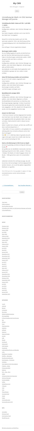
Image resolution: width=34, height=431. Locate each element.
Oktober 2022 (5, 226)
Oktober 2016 (5, 278)
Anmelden (4, 412)
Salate (3, 374)
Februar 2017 (5, 270)
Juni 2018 (4, 248)
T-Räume (4, 386)
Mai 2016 (4, 288)
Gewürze (4, 332)
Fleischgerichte (5, 326)
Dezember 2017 (6, 254)
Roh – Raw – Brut (6, 372)
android (4, 306)
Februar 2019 (5, 244)
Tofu (3, 390)
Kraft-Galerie (5, 346)
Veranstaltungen (6, 400)
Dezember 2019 (6, 238)
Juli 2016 (4, 284)
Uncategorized (5, 394)
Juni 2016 (4, 286)
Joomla (14, 173)
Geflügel (4, 330)
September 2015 (6, 294)
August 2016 (5, 282)
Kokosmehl (5, 344)
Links (3, 352)
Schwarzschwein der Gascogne (9, 376)
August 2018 (5, 246)
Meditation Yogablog (7, 354)
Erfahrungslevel (6, 204)
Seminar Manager (21, 173)
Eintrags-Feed (5, 414)
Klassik (3, 340)
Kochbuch (4, 342)
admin (24, 171)
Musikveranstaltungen (7, 358)
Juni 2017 (4, 262)
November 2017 (6, 256)
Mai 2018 (4, 250)
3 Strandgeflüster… (8, 185)
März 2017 (4, 268)
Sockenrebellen (5, 380)
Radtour (4, 370)
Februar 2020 (5, 236)
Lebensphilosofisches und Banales (10, 350)
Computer (4, 310)
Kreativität (4, 348)
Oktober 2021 (5, 228)
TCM (3, 388)
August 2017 (5, 260)
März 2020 (4, 234)
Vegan (3, 396)
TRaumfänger (5, 392)
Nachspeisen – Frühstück (8, 360)
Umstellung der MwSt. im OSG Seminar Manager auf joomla (16, 208)
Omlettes (4, 362)
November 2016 (6, 276)
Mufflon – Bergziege (7, 356)
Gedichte (4, 328)
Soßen (3, 382)
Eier (3, 320)
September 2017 (6, 258)
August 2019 (5, 240)
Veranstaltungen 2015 (7, 402)
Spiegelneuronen (6, 384)
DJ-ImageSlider (5, 316)
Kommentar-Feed (6, 416)
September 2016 (6, 280)
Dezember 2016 (6, 274)
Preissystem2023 (6, 368)
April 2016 (4, 290)
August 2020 (5, 230)
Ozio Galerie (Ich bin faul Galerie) (10, 364)
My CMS (17, 3)
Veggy (3, 398)
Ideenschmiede (5, 334)
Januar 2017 (5, 272)
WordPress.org (5, 418)
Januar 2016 (5, 292)
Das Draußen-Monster (25, 185)
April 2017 (4, 266)
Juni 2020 (4, 232)
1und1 (3, 304)
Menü (17, 11)
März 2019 (4, 242)
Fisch (3, 324)
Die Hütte (4, 312)
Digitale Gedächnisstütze (8, 314)
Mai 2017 (4, 264)
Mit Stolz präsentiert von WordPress (10, 428)
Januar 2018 (5, 252)
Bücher (3, 308)
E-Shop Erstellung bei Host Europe (10, 318)
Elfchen (4, 322)
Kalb (3, 338)
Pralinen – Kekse (6, 366)
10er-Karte (4, 202)
